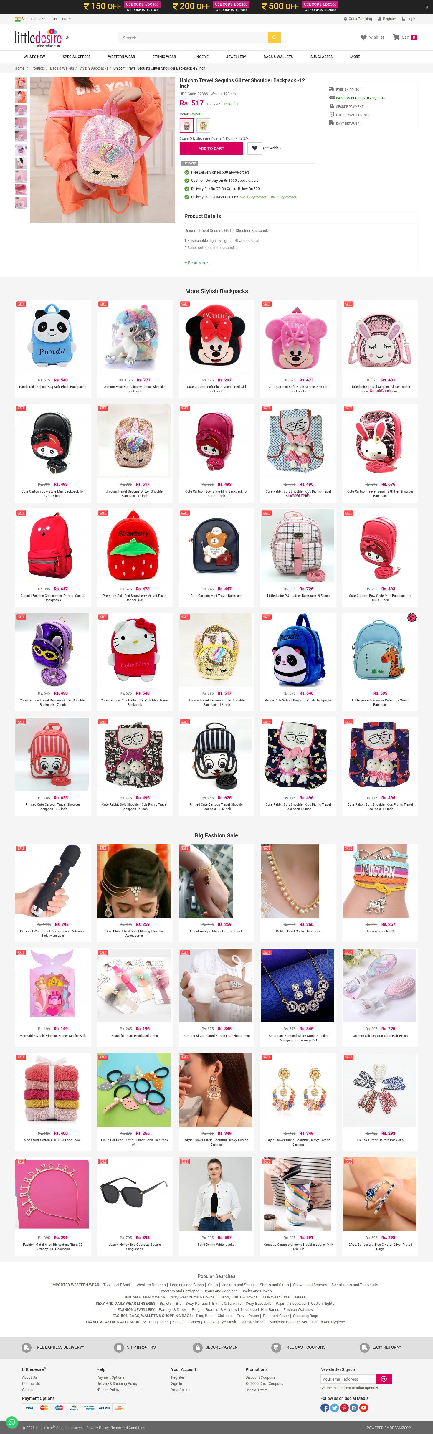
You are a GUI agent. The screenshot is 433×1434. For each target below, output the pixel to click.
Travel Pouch (248, 1315)
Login (410, 18)
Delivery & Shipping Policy (117, 1383)
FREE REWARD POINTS (353, 115)
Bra (178, 1303)
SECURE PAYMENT (349, 106)
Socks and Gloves (257, 1290)
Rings (196, 1309)
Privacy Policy (97, 1427)
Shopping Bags (305, 1315)
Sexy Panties (197, 1303)
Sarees (299, 1297)
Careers (28, 1389)
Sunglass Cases (186, 1321)
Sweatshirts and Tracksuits (354, 1284)
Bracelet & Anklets (221, 1309)
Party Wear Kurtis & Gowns (192, 1297)
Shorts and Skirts (274, 1284)
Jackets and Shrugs (239, 1284)
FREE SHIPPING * (349, 89)
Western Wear (121, 57)
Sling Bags (205, 1315)
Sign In (176, 1383)
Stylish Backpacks (93, 68)
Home (19, 68)
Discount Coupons (260, 1377)
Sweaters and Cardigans (179, 1290)
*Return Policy (108, 1389)
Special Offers (76, 57)
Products (37, 68)
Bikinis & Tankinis (227, 1303)
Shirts (213, 1284)
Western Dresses (151, 1284)
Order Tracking (360, 18)
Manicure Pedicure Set (289, 1321)
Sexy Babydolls (259, 1303)
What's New (34, 57)
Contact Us (31, 1383)
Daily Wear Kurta (276, 1297)
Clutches (225, 1315)
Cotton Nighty (323, 1303)
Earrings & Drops (173, 1309)
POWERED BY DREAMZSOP (389, 1427)
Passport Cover (276, 1315)
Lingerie (201, 57)
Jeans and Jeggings (220, 1290)
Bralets (166, 1303)
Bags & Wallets (278, 57)
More (355, 57)
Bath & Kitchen (252, 1321)
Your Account (182, 1389)
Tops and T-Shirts (118, 1284)
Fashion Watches (298, 1309)
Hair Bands (270, 1309)
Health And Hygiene (328, 1321)
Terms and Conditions (128, 1427)
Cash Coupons (264, 1383)
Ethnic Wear (164, 57)
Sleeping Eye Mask (220, 1321)
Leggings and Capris (187, 1284)
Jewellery (236, 57)
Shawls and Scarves (310, 1284)
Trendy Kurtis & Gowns (238, 1297)
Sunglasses (321, 57)
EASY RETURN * (347, 123)
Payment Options (110, 1377)
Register (389, 18)
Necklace (249, 1309)
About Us (29, 1377)
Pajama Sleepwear (291, 1303)
